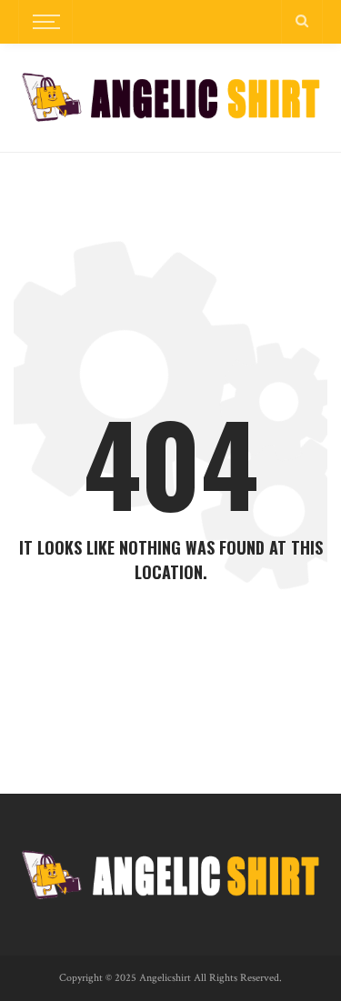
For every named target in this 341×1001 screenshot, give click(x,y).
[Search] (302, 22)
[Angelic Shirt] (170, 96)
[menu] (44, 22)
